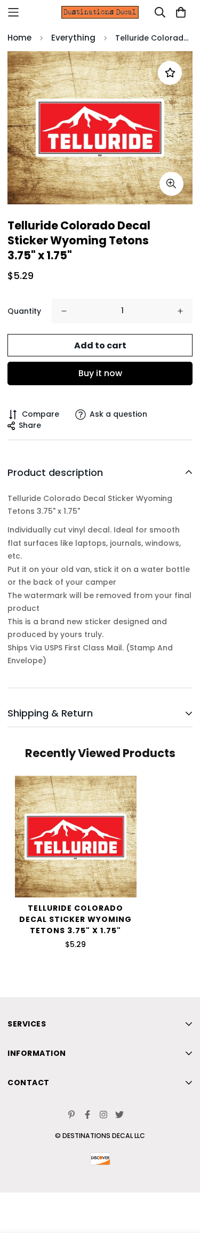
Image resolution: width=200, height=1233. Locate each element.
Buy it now (100, 373)
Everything (73, 37)
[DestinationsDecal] (100, 12)
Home (19, 37)
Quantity (24, 311)
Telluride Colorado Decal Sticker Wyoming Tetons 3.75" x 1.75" (75, 919)
